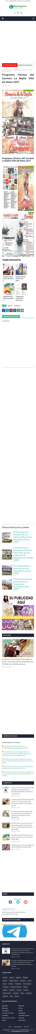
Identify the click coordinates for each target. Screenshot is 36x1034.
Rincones (5, 996)
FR (14, 909)
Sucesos (11, 984)
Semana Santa (7, 993)
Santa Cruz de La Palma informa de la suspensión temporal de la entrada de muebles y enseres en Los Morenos (22, 790)
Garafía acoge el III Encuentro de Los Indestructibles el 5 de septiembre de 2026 (22, 536)
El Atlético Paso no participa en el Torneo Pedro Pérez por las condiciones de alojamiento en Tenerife (23, 552)
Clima (22, 993)
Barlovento (5, 1006)
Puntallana (5, 1015)
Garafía (20, 1010)
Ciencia (17, 996)
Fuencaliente (5, 1010)
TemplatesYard (16, 1029)
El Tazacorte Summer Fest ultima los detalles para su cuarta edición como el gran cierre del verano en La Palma (18, 773)
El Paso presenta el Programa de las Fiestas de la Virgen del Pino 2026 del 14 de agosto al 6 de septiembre (21, 814)
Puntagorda (21, 1013)
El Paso (20, 1008)
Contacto (26, 1026)
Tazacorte (21, 1018)
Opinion (26, 987)
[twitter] (18, 13)
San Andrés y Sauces (23, 1015)
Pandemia (12, 990)
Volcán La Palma (13, 980)
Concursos (5, 987)
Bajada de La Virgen (16, 987)
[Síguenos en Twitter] (18, 903)
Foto (11, 996)
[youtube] (21, 13)
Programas (9, 69)
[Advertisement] (18, 42)
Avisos (4, 984)
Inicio (3, 69)
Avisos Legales (18, 1026)
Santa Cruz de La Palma (8, 1018)
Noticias (5, 977)
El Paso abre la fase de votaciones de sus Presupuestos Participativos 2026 (22, 583)
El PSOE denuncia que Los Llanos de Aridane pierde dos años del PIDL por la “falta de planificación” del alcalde (22, 826)
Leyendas (28, 993)
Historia (19, 990)
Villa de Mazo (22, 1020)
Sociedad (22, 980)
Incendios (15, 993)
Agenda (10, 305)
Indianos (26, 990)
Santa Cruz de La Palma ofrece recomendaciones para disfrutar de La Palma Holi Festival (17, 767)
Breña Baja (5, 1008)
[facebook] (14, 13)
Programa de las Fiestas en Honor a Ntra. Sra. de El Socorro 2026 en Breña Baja (22, 837)
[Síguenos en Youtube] (25, 903)
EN (9, 909)
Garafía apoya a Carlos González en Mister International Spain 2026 (22, 846)
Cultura (5, 980)
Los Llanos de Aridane (8, 1013)
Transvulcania (27, 984)
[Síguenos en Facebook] (10, 903)
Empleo (5, 990)
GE (11, 909)
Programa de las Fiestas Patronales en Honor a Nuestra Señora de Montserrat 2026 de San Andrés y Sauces (17, 661)
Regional (18, 977)
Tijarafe (4, 1020)
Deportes (25, 977)
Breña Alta (21, 1006)
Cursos (29, 980)
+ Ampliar (16, 542)
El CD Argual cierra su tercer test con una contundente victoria (22, 568)
